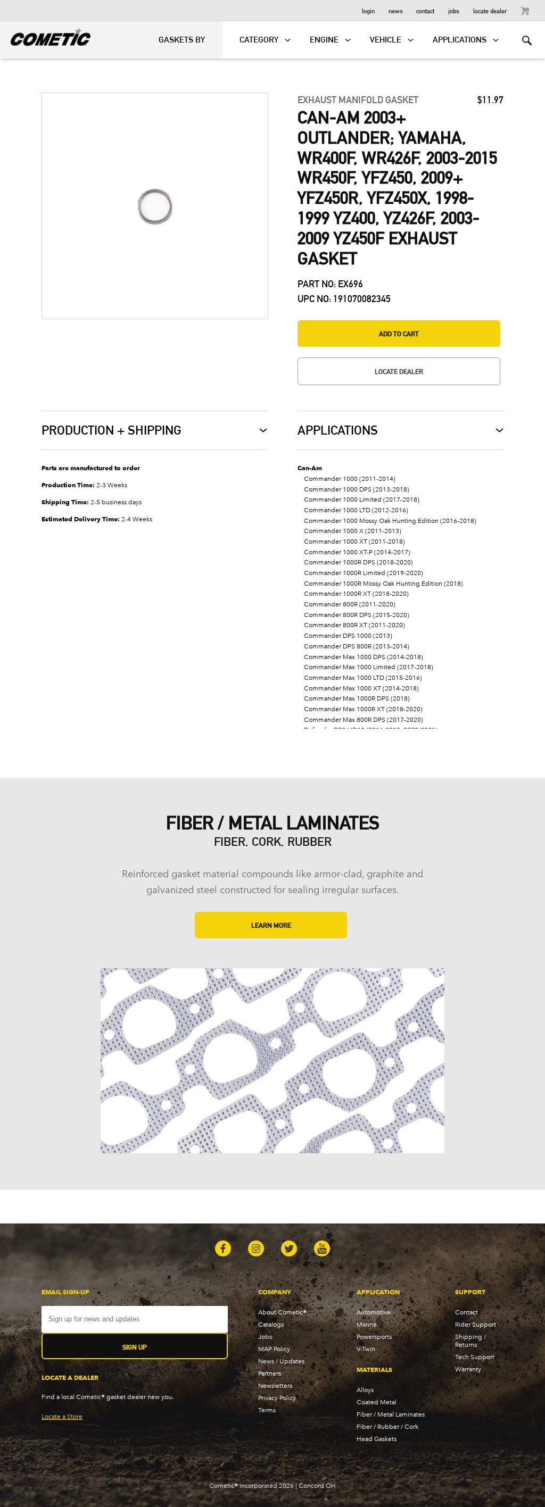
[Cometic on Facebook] (223, 1249)
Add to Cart (399, 333)
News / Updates (281, 1361)
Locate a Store (62, 1416)
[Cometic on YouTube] (322, 1249)
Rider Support (475, 1324)
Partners (269, 1373)
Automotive (374, 1312)
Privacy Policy (277, 1398)
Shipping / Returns (470, 1340)
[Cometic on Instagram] (256, 1249)
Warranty (468, 1369)
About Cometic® (282, 1312)
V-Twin (366, 1349)
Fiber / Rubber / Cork (387, 1426)
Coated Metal (377, 1402)
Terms (267, 1410)
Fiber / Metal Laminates (391, 1414)
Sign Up (134, 1347)
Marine (367, 1324)
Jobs (453, 10)
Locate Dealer (490, 10)
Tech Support (474, 1357)
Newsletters (275, 1385)
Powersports (374, 1337)
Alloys (365, 1390)
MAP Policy (274, 1349)
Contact (425, 10)
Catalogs (271, 1324)
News (396, 10)
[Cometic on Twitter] (289, 1249)
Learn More (271, 925)
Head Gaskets (377, 1439)
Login (368, 10)
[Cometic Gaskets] (45, 35)
